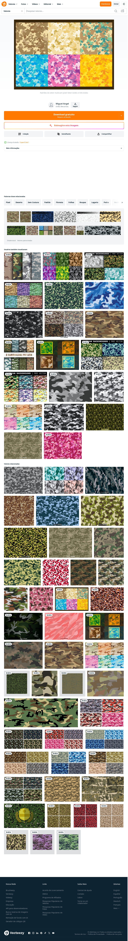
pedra (106, 202)
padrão (47, 202)
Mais (59, 4)
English (115, 890)
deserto (19, 202)
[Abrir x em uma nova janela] (49, 933)
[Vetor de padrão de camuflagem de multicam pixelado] (64, 295)
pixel (8, 202)
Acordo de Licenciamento (52, 890)
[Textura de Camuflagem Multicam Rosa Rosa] (64, 626)
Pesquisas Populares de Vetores (52, 902)
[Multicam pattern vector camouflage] (105, 417)
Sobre (78, 897)
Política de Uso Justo (112, 934)
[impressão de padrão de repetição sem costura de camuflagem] (109, 387)
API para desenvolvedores (16, 908)
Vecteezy (9, 894)
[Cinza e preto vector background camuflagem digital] (23, 324)
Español (115, 894)
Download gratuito (63, 115)
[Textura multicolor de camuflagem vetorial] (23, 445)
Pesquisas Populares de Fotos (52, 908)
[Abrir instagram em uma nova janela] (33, 933)
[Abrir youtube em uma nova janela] (53, 933)
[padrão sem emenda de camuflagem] (16, 842)
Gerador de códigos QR (15, 921)
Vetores (11, 4)
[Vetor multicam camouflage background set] (64, 324)
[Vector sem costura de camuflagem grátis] (23, 655)
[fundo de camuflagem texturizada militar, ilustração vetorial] (103, 789)
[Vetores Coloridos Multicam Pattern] (23, 295)
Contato (79, 894)
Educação (10, 905)
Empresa (9, 901)
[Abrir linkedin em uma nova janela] (37, 933)
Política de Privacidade (94, 934)
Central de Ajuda (83, 890)
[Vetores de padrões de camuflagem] (23, 417)
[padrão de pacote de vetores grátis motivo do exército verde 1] (59, 816)
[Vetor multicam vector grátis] (104, 266)
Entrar (114, 4)
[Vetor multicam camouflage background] (23, 626)
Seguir (74, 106)
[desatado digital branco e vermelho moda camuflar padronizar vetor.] (55, 572)
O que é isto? (24, 142)
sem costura (33, 202)
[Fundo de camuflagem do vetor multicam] (104, 480)
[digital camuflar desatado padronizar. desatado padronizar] (109, 543)
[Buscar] (114, 10)
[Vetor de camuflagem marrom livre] (105, 683)
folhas (71, 202)
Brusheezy (10, 890)
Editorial (47, 4)
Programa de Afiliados (51, 897)
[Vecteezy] (4, 3)
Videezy (9, 897)
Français (115, 905)
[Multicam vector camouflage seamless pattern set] (64, 480)
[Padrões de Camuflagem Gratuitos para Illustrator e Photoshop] (22, 266)
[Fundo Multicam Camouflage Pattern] (57, 355)
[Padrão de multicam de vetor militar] (57, 511)
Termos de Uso (78, 934)
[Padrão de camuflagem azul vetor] (104, 295)
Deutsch (115, 901)
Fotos (23, 4)
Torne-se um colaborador (81, 902)
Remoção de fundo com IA (17, 918)
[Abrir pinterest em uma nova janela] (41, 933)
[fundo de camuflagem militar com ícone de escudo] (24, 816)
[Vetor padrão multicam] (22, 572)
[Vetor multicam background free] (25, 387)
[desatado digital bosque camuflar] (17, 683)
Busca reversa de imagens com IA (17, 913)
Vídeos (35, 4)
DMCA (44, 894)
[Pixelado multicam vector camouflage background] (23, 480)
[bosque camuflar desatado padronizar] (42, 842)
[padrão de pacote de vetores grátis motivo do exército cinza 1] (112, 816)
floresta (59, 202)
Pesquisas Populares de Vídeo (52, 913)
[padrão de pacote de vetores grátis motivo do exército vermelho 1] (85, 816)
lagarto (95, 202)
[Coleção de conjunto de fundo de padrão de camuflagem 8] (19, 355)
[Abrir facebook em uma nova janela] (29, 933)
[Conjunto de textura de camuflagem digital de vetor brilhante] (62, 266)
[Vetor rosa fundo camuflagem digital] (63, 445)
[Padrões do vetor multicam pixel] (71, 599)
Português (116, 897)
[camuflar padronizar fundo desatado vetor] (111, 572)
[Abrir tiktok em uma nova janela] (45, 933)
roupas (83, 202)
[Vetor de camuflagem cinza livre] (70, 387)
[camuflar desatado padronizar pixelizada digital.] (19, 511)
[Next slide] (118, 202)
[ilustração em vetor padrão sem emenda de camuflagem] (41, 712)
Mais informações (12, 148)
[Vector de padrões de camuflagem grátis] (104, 324)
